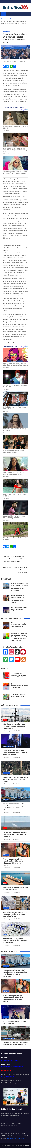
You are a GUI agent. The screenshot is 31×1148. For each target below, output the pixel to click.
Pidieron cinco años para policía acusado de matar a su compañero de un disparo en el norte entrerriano (19, 587)
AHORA (4, 719)
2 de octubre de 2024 (10, 61)
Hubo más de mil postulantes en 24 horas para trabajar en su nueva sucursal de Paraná (15, 914)
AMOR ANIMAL (6, 773)
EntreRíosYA (21, 61)
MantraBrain (25, 1145)
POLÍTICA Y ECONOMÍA (8, 746)
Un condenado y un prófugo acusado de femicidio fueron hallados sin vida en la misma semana (19, 599)
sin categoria (6, 31)
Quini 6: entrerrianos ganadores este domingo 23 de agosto (19, 685)
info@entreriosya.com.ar (10, 1060)
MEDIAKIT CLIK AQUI (8, 1070)
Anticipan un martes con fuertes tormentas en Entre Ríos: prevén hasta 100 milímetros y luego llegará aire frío (19, 637)
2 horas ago (7, 731)
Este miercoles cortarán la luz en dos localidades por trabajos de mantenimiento (14, 726)
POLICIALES (5, 799)
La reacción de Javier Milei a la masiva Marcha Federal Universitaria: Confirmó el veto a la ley (16, 559)
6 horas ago (7, 892)
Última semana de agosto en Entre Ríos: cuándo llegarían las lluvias (19, 624)
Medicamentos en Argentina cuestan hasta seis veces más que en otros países (15, 941)
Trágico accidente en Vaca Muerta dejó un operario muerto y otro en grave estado (15, 834)
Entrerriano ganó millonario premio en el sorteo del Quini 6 (18, 675)
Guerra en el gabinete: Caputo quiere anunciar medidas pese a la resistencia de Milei (15, 753)
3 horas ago (7, 812)
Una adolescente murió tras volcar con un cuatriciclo (19, 609)
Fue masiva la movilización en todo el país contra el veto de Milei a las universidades (15, 570)
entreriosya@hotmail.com (15, 1138)
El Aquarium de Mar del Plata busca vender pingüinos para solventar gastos (15, 779)
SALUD (4, 934)
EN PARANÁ (5, 907)
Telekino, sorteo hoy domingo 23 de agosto (18, 695)
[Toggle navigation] (8, 14)
